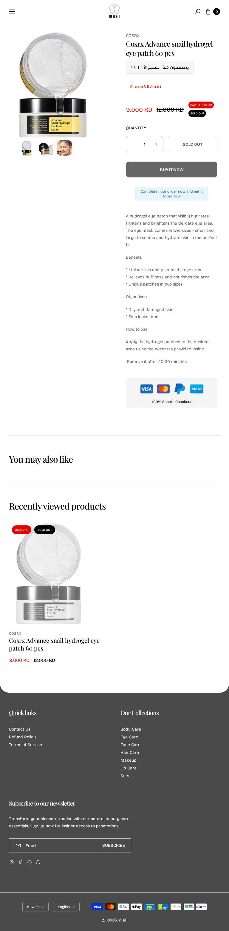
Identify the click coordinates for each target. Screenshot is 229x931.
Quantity (136, 127)
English (64, 907)
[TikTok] (20, 861)
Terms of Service (25, 744)
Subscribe (113, 845)
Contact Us (19, 728)
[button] (197, 11)
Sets (124, 775)
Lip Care (128, 767)
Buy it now (172, 169)
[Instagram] (11, 862)
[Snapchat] (38, 862)
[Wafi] (114, 12)
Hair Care (129, 752)
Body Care (130, 728)
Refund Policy (22, 736)
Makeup (128, 760)
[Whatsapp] (29, 862)
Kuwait (33, 907)
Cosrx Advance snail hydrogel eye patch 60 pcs (54, 644)
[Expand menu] (11, 11)
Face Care (130, 744)
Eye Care (129, 736)
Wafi (123, 919)
